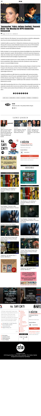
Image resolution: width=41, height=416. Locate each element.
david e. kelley (5, 97)
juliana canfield (12, 97)
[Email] (27, 93)
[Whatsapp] (23, 93)
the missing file (35, 97)
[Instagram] (16, 108)
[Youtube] (26, 337)
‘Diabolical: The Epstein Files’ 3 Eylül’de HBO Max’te (8, 256)
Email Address (23, 150)
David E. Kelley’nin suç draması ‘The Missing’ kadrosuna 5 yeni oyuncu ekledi (33, 132)
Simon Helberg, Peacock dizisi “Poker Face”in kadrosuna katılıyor (20, 131)
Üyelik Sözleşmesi (23, 158)
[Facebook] (14, 93)
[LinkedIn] (25, 337)
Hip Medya (27, 356)
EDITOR (13, 104)
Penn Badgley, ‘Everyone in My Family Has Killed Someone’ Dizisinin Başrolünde (10, 207)
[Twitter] (17, 93)
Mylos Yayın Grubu (16, 355)
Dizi (11, 33)
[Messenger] (15, 93)
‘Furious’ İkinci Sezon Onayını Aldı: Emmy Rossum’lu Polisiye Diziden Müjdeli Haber (9, 239)
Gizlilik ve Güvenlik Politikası (33, 158)
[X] (22, 337)
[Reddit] (25, 93)
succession (23, 97)
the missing (29, 97)
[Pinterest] (19, 93)
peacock (18, 97)
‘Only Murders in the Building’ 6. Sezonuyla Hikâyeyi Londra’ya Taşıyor (9, 190)
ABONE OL (31, 156)
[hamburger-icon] (17, 331)
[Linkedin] (21, 93)
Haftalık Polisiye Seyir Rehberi (8, 224)
